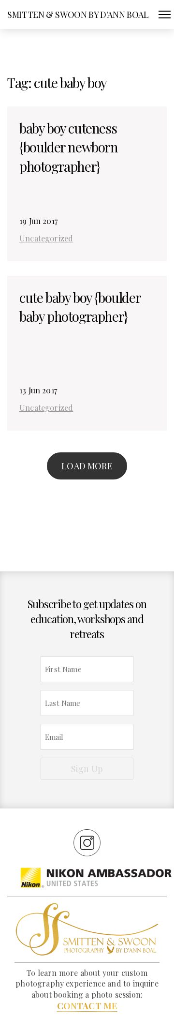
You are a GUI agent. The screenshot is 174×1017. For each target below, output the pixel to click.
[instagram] (87, 842)
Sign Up (87, 769)
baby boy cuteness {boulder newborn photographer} (68, 147)
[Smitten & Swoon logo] (87, 928)
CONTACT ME (87, 1006)
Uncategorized (46, 238)
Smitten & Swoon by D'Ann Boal (78, 14)
